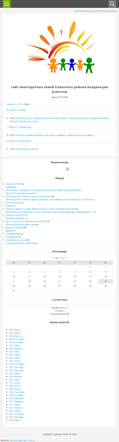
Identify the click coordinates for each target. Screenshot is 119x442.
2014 (19, 104)
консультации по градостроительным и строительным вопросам (40, 208)
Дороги (10, 230)
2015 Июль (14, 357)
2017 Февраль (16, 401)
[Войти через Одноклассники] (73, 169)
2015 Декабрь (16, 370)
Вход (113, 11)
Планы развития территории (22, 243)
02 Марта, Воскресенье (18, 140)
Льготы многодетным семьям (22, 224)
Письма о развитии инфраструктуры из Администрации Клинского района (54, 135)
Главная (10, 104)
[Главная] (59, 79)
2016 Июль (14, 385)
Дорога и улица (14, 227)
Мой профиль (81, 11)
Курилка (11, 186)
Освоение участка (15, 239)
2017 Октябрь (16, 413)
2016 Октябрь (16, 395)
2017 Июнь (14, 410)
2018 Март (14, 420)
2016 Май (14, 379)
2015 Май (14, 351)
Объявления (12, 202)
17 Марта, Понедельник (19, 127)
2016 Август (15, 388)
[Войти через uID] (46, 169)
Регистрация (103, 11)
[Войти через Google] (67, 168)
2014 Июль (14, 332)
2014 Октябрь (16, 342)
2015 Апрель (15, 348)
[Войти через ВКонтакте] (51, 169)
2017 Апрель (15, 407)
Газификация (13, 233)
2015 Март (14, 345)
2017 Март (14, 404)
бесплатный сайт (18, 440)
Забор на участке (15, 215)
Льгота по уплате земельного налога (26, 221)
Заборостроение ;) (16, 218)
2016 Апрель (15, 376)
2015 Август (15, 360)
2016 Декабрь (16, 398)
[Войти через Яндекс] (62, 169)
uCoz (32, 440)
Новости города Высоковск (21, 193)
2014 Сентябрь (17, 339)
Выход (93, 11)
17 (13, 281)
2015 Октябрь (16, 367)
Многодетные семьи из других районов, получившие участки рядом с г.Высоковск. (50, 199)
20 (59, 281)
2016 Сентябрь (17, 392)
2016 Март (14, 373)
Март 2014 (59, 257)
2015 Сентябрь (17, 364)
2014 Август (15, 336)
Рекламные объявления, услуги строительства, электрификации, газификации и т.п (51, 211)
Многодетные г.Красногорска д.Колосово (28, 196)
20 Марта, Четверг (16, 110)
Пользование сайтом (26, 148)
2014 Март (14, 329)
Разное (10, 205)
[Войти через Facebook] (56, 169)
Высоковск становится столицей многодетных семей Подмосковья (41, 190)
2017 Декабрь (16, 417)
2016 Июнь (14, 382)
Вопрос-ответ (13, 183)
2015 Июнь (14, 354)
